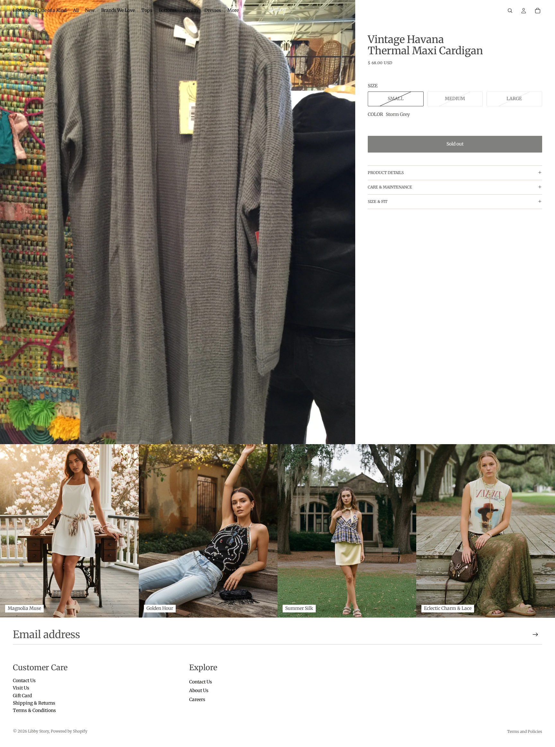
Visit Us (21, 688)
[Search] (510, 11)
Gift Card (22, 696)
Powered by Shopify (69, 731)
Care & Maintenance (390, 187)
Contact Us (24, 680)
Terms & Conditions (34, 711)
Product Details (386, 172)
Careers (197, 699)
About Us (198, 691)
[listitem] (233, 11)
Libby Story (38, 731)
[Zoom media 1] (177, 222)
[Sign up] (535, 634)
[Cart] (538, 11)
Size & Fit (377, 201)
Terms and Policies (524, 731)
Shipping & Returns (34, 703)
